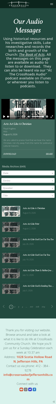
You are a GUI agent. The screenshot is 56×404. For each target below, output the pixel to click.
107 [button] (31, 306)
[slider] (13, 116)
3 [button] (18, 306)
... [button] (26, 306)
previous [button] (4, 306)
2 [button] (14, 306)
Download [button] (9, 154)
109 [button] (43, 306)
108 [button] (37, 306)
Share (49, 154)
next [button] (52, 306)
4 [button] (22, 306)
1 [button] (11, 306)
